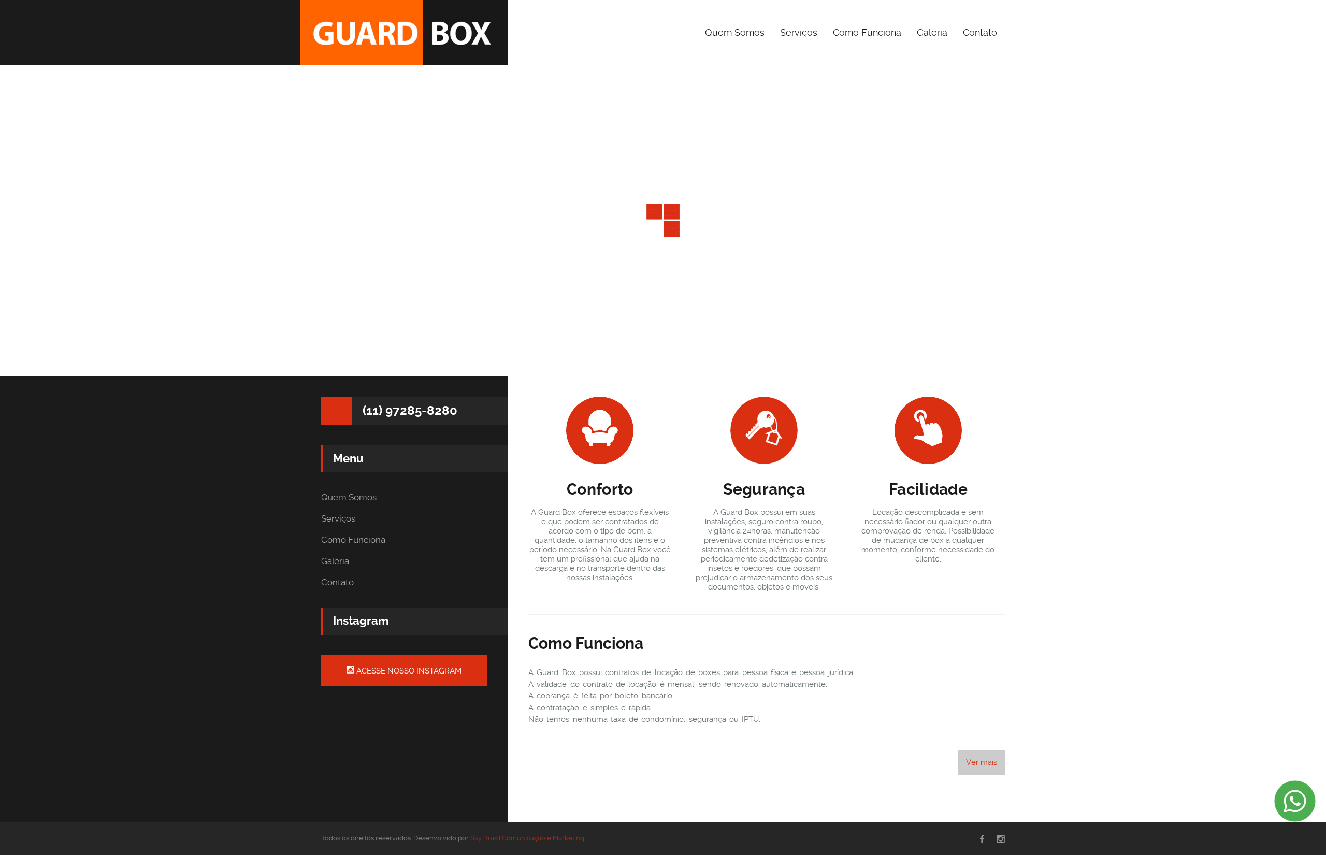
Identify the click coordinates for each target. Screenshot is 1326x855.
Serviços (798, 32)
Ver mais (981, 762)
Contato (980, 32)
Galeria (932, 32)
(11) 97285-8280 (410, 410)
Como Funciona (867, 32)
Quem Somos (735, 32)
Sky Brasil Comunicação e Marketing (527, 838)
